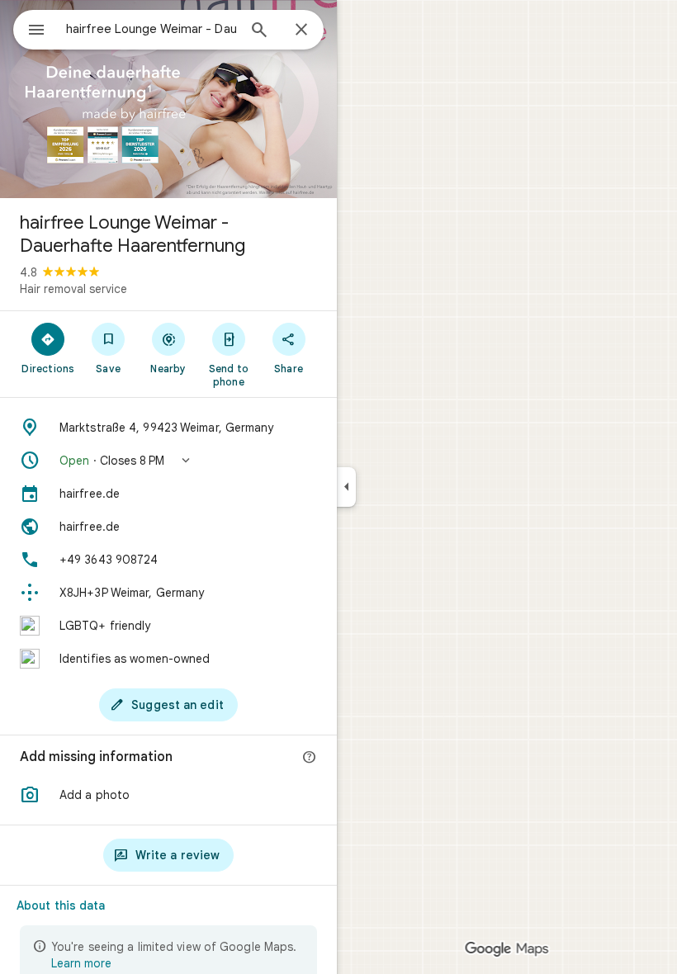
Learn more (81, 963)
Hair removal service (73, 288)
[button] (168, 460)
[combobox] (151, 29)
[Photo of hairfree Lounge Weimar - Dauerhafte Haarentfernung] (168, 99)
